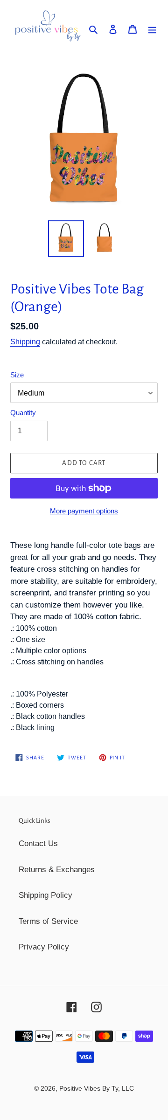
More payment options (84, 511)
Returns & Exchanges (57, 869)
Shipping (25, 342)
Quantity (23, 413)
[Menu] (152, 29)
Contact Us (38, 843)
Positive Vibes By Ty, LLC (96, 1088)
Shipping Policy (45, 895)
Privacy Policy (44, 946)
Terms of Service (48, 921)
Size (17, 375)
